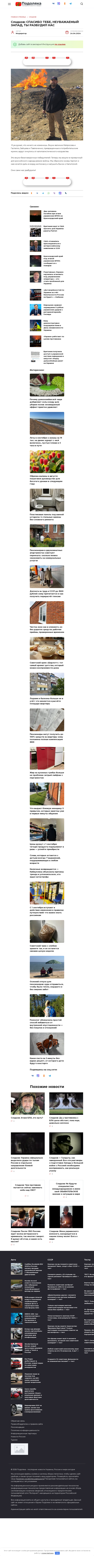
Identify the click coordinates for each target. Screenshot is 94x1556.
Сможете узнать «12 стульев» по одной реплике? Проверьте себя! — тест (63, 1277)
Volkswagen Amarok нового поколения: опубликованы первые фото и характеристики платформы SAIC (33, 1302)
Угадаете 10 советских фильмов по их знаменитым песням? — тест (63, 1360)
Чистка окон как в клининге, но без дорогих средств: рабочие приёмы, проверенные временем (47, 629)
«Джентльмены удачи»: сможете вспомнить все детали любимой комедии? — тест (62, 1297)
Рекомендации (17, 1427)
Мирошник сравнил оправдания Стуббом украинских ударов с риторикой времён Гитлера (53, 310)
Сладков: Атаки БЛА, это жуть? (27, 1118)
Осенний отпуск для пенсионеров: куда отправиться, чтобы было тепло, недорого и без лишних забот (47, 985)
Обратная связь (18, 1421)
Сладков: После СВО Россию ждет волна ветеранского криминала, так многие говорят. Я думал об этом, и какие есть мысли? (27, 1236)
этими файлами (47, 1553)
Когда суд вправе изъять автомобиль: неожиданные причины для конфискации (33, 1333)
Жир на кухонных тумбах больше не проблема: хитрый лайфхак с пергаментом (47, 775)
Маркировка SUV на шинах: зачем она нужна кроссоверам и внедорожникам (33, 1409)
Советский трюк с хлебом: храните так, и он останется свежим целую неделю (44, 948)
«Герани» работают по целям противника (54, 338)
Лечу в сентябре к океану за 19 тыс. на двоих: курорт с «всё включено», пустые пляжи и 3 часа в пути (46, 442)
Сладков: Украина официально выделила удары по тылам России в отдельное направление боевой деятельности (27, 1163)
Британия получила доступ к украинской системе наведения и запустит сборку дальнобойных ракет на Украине (54, 357)
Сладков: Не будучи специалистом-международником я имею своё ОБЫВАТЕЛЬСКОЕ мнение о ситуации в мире (66, 1189)
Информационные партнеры (24, 1433)
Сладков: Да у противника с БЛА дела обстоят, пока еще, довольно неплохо (64, 1120)
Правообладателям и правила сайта (27, 1424)
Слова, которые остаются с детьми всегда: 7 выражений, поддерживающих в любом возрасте (45, 859)
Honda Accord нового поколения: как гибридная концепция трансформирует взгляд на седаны (33, 1286)
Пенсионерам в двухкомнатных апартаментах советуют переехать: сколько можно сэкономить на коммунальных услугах (46, 555)
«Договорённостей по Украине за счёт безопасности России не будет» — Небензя (54, 293)
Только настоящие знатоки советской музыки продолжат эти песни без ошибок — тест (62, 1307)
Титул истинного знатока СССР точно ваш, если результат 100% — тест (62, 1318)
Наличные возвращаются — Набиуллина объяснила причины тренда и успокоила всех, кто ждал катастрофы (47, 873)
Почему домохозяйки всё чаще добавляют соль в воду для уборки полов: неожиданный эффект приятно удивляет (46, 403)
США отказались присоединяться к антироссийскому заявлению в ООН (52, 244)
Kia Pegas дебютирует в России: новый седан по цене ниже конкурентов (34, 1363)
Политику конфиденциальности (30, 1479)
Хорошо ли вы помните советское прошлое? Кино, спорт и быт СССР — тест (63, 1266)
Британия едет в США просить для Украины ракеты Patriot (54, 228)
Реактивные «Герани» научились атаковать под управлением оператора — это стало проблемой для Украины (54, 278)
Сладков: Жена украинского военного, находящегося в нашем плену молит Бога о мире (64, 1235)
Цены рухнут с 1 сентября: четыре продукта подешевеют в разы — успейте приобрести (47, 846)
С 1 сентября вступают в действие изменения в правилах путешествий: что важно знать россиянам (47, 911)
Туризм (14, 1440)
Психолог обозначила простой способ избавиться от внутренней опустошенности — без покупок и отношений (46, 1024)
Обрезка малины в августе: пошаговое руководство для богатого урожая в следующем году (46, 480)
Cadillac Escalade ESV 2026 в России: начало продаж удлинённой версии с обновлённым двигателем (34, 1269)
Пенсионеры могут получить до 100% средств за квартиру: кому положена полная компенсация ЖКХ (46, 738)
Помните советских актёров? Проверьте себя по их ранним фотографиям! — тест (61, 1287)
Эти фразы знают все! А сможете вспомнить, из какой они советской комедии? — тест (63, 1341)
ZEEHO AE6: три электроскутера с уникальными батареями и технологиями (32, 1318)
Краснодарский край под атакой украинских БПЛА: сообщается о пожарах (53, 261)
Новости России (18, 1437)
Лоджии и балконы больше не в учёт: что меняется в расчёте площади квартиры (46, 701)
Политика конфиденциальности (25, 1430)
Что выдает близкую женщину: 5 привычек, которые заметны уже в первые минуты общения (47, 811)
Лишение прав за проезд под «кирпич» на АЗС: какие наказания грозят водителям (33, 1378)
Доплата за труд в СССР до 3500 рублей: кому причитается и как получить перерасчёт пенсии (46, 593)
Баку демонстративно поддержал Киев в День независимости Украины (53, 325)
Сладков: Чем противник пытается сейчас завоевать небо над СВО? (27, 1187)
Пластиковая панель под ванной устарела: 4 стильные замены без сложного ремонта (47, 517)
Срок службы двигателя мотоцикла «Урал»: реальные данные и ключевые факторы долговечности (33, 1394)
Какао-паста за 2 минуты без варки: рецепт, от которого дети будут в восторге (47, 1060)
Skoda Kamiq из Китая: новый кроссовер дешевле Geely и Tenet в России (33, 1348)
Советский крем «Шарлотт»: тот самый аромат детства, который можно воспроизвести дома (47, 665)
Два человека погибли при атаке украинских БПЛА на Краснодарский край (53, 214)
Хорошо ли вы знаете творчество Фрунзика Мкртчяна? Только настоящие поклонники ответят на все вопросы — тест (63, 1329)
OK (57, 1553)
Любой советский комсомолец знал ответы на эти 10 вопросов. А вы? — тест (63, 1351)
